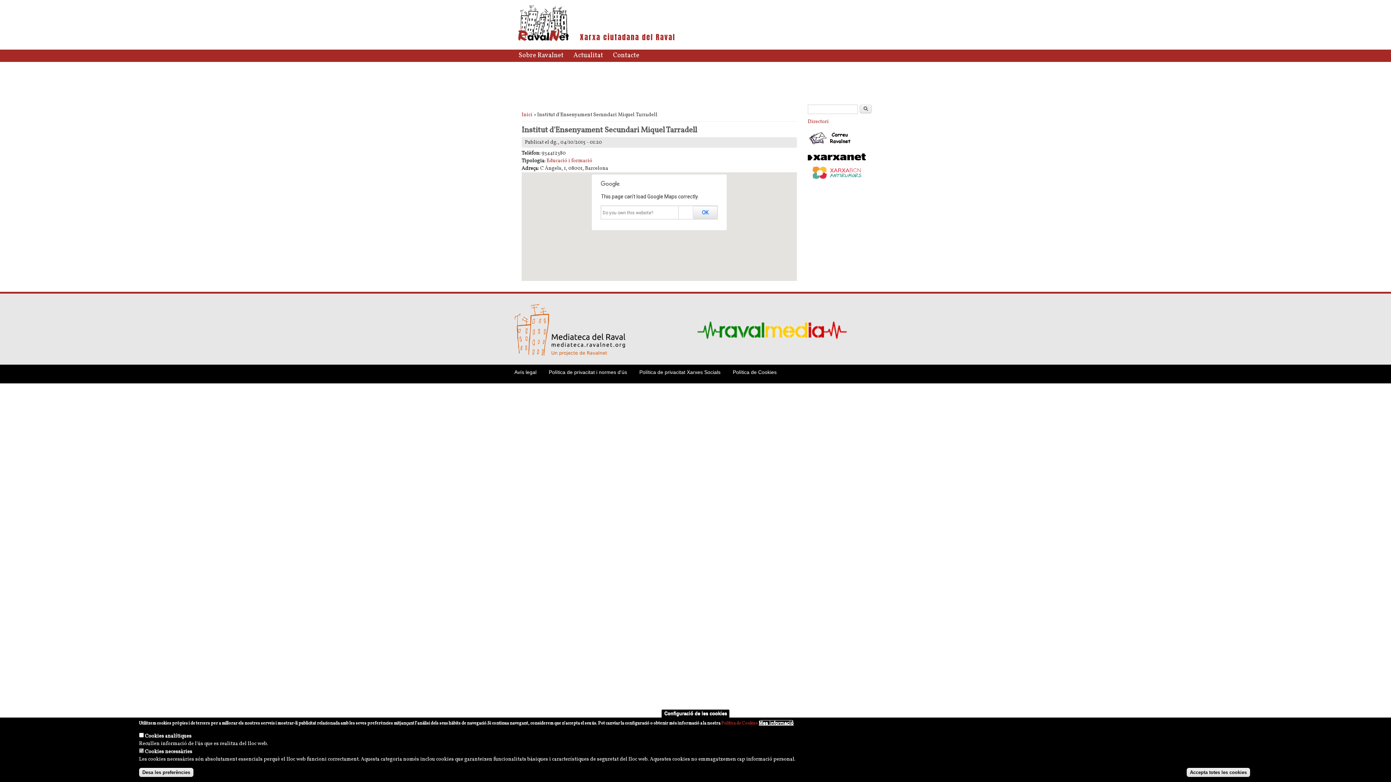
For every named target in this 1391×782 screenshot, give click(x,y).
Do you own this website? (628, 212)
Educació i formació (569, 160)
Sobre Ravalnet (541, 55)
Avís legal (525, 372)
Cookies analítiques (168, 736)
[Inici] (543, 40)
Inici (527, 115)
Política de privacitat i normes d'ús (588, 372)
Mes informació (776, 723)
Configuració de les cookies (695, 713)
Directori (818, 121)
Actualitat (588, 55)
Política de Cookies (755, 372)
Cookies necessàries (168, 751)
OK (705, 212)
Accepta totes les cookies (1218, 772)
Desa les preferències (166, 772)
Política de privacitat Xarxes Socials (679, 372)
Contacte (626, 55)
